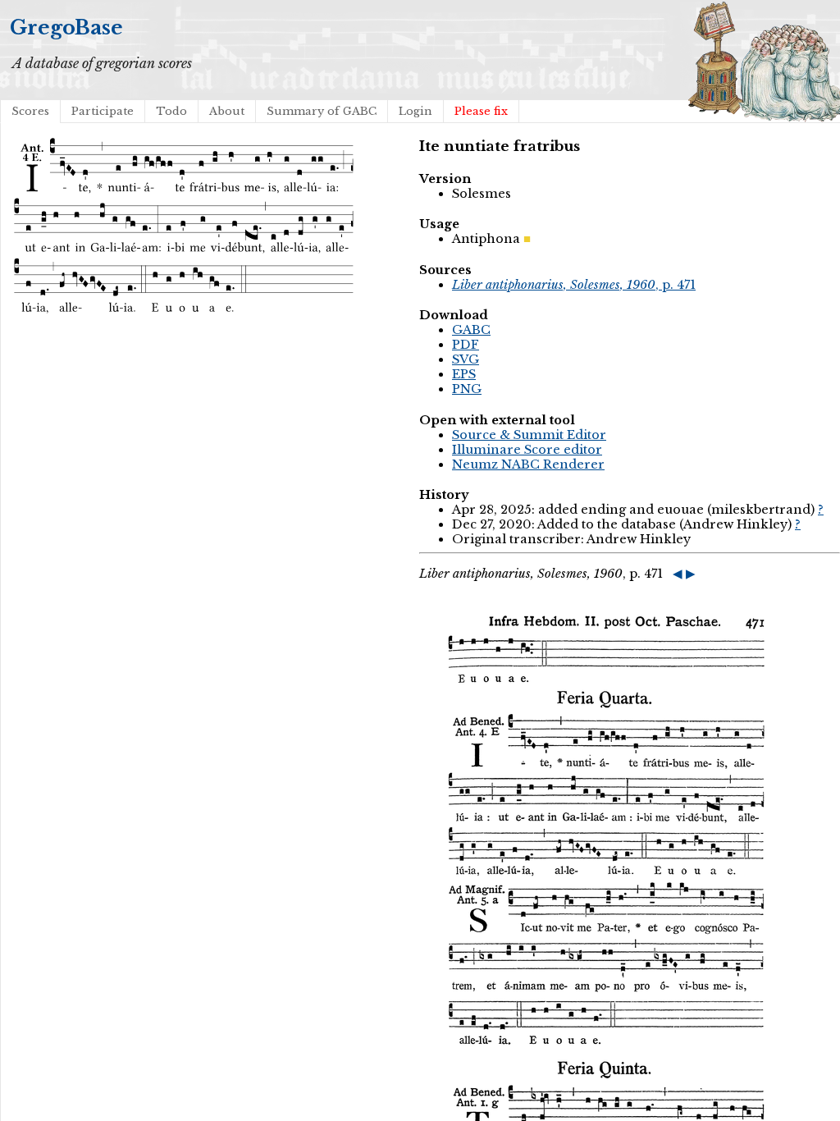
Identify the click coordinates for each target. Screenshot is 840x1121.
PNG (467, 389)
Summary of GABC (322, 111)
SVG (465, 359)
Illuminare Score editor (527, 449)
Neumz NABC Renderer (528, 464)
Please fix (481, 111)
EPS (464, 374)
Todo (171, 111)
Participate (102, 111)
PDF (465, 344)
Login (415, 111)
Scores (30, 111)
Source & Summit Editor (529, 435)
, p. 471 (574, 284)
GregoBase (66, 27)
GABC (471, 330)
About (226, 111)
